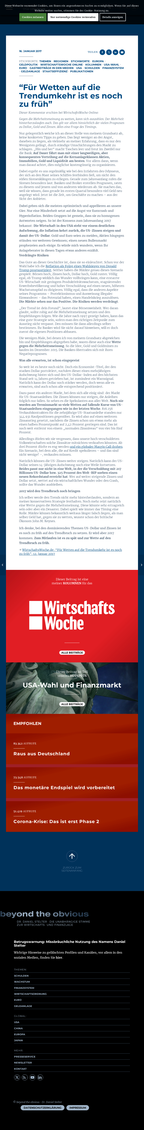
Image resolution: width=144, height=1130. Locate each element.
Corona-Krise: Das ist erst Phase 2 (56, 821)
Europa (98, 61)
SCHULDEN (21, 975)
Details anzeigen (112, 17)
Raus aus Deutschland (42, 753)
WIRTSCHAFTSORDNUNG (30, 993)
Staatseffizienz (55, 71)
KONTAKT (20, 1068)
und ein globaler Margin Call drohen (96, 447)
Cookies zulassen (33, 17)
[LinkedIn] (40, 1077)
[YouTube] (32, 1077)
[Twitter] (17, 1077)
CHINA (18, 1028)
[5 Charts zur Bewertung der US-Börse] (3, 565)
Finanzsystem (113, 68)
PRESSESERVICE (24, 1056)
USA (79, 68)
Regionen (61, 61)
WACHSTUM (22, 981)
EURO (18, 999)
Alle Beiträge (72, 652)
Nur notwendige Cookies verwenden (73, 17)
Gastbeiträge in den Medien (52, 68)
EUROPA (19, 1034)
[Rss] (25, 1077)
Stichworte (80, 61)
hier (59, 957)
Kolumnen (93, 64)
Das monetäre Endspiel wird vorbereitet (64, 787)
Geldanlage (30, 71)
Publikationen (81, 71)
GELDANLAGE (23, 1006)
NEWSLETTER (23, 1062)
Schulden (92, 68)
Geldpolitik (28, 64)
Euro (23, 68)
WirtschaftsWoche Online (61, 64)
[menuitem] (42, 1107)
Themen (45, 61)
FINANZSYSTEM (24, 987)
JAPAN (18, 1040)
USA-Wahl (111, 64)
